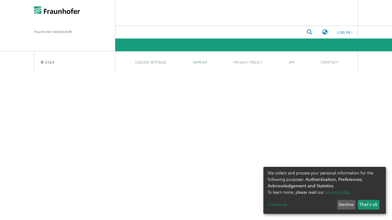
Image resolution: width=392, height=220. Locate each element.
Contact (329, 62)
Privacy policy (248, 62)
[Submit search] (309, 32)
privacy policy (337, 192)
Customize (277, 204)
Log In (343, 32)
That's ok (368, 204)
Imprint (200, 62)
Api (292, 62)
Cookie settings (151, 62)
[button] (325, 32)
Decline (346, 204)
